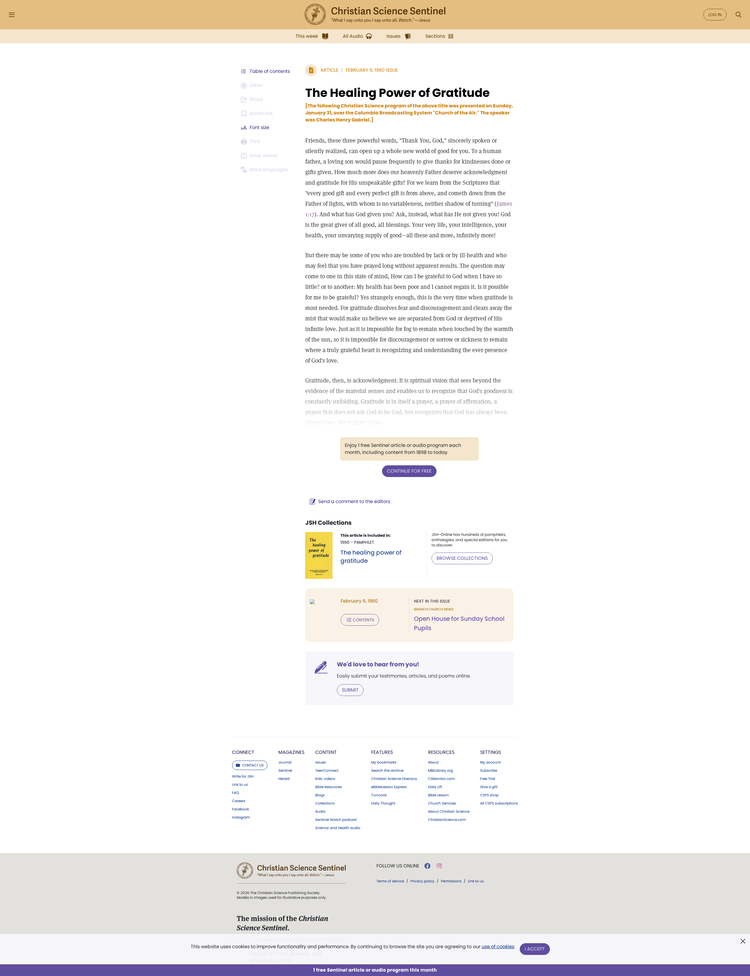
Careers (238, 801)
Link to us (240, 784)
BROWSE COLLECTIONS (462, 558)
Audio (320, 811)
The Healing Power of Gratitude (397, 92)
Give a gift (488, 787)
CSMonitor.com (441, 779)
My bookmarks (383, 762)
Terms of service (390, 881)
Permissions (451, 881)
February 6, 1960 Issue (372, 70)
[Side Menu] (12, 15)
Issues (320, 762)
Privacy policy (422, 881)
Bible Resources (328, 787)
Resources (441, 752)
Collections (325, 803)
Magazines (291, 752)
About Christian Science (448, 811)
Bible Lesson (438, 795)
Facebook (240, 809)
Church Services (442, 803)
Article (329, 70)
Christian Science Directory (394, 779)
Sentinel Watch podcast (336, 819)
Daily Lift (435, 787)
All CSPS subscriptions (499, 803)
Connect (243, 752)
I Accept (535, 949)
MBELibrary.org (440, 770)
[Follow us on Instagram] (439, 865)
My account (490, 762)
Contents (363, 620)
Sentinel (285, 770)
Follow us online (397, 866)
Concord (378, 795)
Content (326, 752)
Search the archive (387, 770)
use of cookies (498, 946)
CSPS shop (489, 795)
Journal (285, 762)
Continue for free (409, 471)
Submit (350, 690)
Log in (715, 15)
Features (382, 752)
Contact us (253, 765)
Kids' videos (325, 779)
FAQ (235, 793)
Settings (490, 752)
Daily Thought (383, 803)
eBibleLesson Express (389, 787)
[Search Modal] (738, 15)
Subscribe (488, 770)
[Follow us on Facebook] (427, 865)
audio (337, 828)
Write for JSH (242, 776)
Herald (283, 779)
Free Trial (487, 779)
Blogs (320, 795)
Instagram (241, 817)
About (433, 762)
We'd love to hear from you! (378, 664)
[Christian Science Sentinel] (375, 14)
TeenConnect (326, 770)
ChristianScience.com (447, 819)
